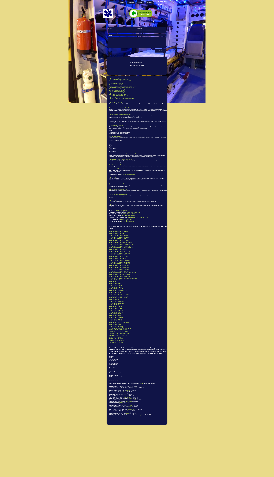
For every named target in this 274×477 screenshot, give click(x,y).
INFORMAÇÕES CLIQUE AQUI (128, 221)
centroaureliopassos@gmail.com (163, 7)
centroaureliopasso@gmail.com (137, 65)
